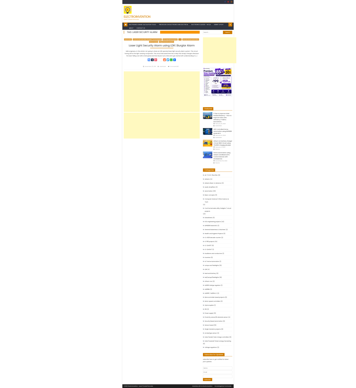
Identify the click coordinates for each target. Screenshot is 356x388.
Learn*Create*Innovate (146, 386)
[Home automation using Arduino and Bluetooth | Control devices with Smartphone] (207, 154)
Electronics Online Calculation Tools (142, 24)
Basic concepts (210, 195)
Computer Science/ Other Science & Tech (217, 200)
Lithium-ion (208, 281)
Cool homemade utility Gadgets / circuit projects (147, 39)
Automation (128, 39)
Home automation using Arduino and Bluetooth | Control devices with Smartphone (222, 156)
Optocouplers (209, 305)
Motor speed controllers (212, 301)
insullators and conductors (213, 253)
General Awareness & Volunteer (215, 229)
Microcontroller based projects (215, 297)
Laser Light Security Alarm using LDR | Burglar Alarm (162, 45)
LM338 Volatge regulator (212, 285)
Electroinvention (137, 17)
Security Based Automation (190, 39)
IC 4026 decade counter (213, 237)
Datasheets (208, 218)
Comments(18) (174, 66)
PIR (206, 309)
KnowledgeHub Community (223, 386)
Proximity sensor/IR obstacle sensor (216, 317)
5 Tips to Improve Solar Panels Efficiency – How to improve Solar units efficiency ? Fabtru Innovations (222, 118)
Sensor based (154, 42)
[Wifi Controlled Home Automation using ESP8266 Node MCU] (207, 131)
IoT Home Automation (212, 261)
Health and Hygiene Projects (214, 233)
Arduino (207, 179)
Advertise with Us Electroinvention (202, 386)
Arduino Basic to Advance (213, 183)
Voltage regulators (211, 347)
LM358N (207, 289)
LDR (180, 39)
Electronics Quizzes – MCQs (201, 24)
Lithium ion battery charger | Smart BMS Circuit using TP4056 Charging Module (223, 143)
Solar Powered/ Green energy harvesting (218, 341)
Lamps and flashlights (212, 265)
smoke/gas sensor (211, 333)
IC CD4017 (208, 245)
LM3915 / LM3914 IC (211, 293)
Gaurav (217, 149)
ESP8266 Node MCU (211, 226)
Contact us (141, 28)
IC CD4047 (208, 249)
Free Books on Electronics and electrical (173, 24)
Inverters (207, 257)
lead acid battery (210, 273)
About (131, 28)
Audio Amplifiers (210, 187)
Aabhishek (162, 66)
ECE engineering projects (170, 39)
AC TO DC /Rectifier (211, 175)
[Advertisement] (162, 91)
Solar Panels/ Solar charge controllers (217, 337)
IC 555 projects (209, 241)
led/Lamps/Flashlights (212, 277)
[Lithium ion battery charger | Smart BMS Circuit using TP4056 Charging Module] (207, 143)
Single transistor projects (166, 42)
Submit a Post (219, 24)
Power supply (209, 313)
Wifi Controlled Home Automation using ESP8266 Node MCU (223, 131)
